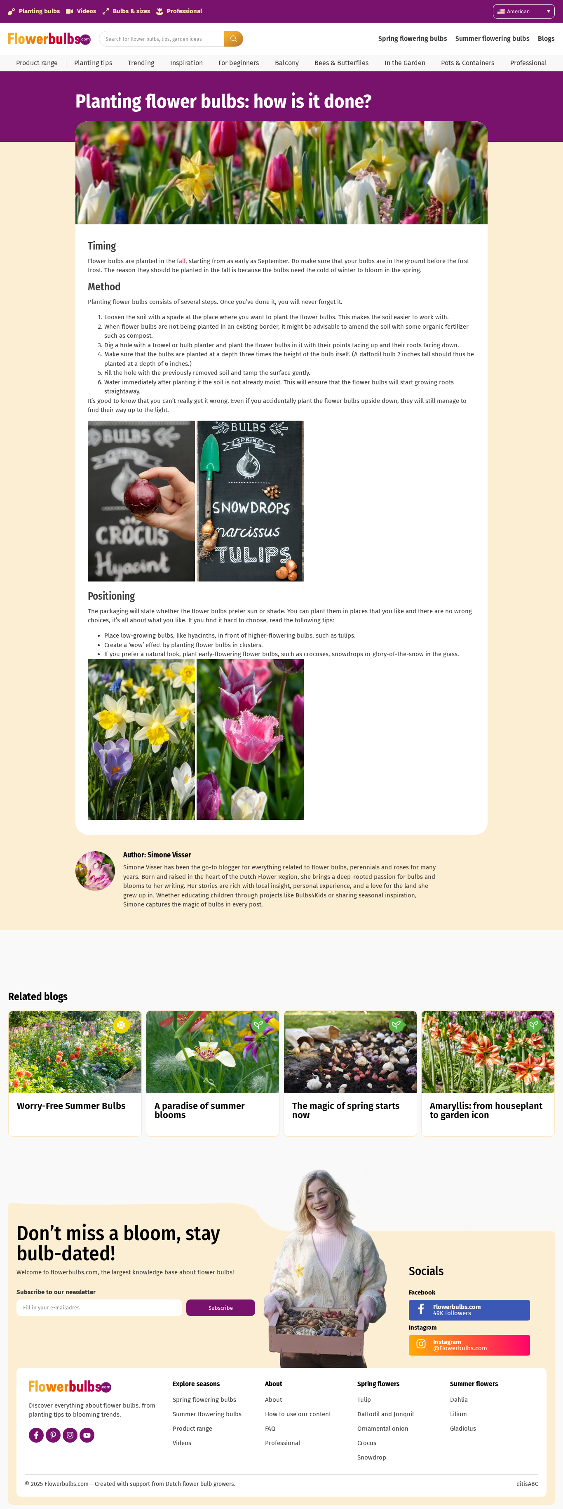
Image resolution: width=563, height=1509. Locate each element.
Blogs (546, 38)
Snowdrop (371, 1457)
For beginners (238, 63)
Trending (141, 63)
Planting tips (93, 63)
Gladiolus (463, 1428)
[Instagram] (70, 1435)
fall (181, 261)
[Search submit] (233, 39)
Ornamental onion (382, 1428)
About (273, 1399)
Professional (528, 63)
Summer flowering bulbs (492, 38)
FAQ (270, 1428)
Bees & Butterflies (341, 63)
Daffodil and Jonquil (385, 1414)
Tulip (364, 1399)
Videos (182, 1443)
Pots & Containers (467, 63)
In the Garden (405, 63)
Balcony (287, 63)
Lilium (458, 1414)
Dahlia (459, 1399)
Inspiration (186, 63)
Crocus (366, 1443)
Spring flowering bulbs (412, 38)
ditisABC (527, 1484)
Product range (37, 63)
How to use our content (298, 1414)
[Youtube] (87, 1435)
